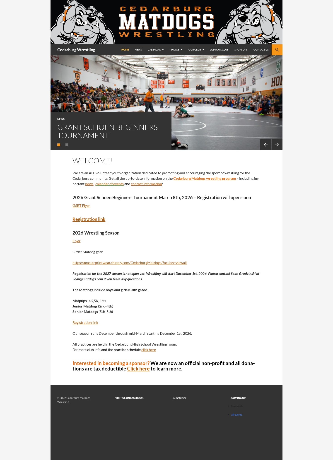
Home (125, 49)
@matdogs (179, 397)
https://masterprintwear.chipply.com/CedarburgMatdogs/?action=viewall (129, 262)
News (138, 49)
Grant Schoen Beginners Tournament (107, 131)
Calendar (154, 49)
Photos (174, 49)
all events (236, 414)
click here (148, 349)
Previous (265, 144)
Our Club (194, 49)
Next (277, 144)
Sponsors (241, 49)
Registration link (88, 219)
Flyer (76, 241)
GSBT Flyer (81, 205)
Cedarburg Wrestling (76, 49)
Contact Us (261, 49)
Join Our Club (219, 49)
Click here (138, 369)
